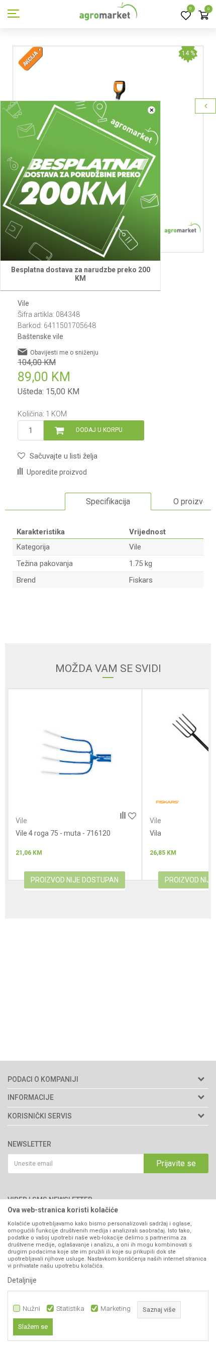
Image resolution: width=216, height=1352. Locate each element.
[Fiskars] (33, 802)
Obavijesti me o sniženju (64, 352)
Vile (23, 303)
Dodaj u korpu (99, 429)
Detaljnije (22, 1280)
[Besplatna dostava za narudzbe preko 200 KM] (80, 181)
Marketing (115, 1308)
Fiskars (141, 580)
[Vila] (75, 753)
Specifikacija (108, 501)
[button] (57, 456)
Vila (21, 833)
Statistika (70, 1308)
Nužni (31, 1308)
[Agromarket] (108, 14)
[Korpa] (203, 16)
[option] (108, 502)
